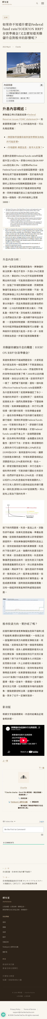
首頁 (4, 922)
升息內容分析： (14, 90)
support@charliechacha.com (23, 1012)
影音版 (11, 101)
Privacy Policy (15, 1009)
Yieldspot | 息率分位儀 (19, 802)
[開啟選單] (42, 3)
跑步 (4, 937)
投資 (6, 17)
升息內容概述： (11, 88)
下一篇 (41, 767)
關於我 (5, 952)
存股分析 (6, 942)
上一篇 (5, 760)
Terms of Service (30, 1009)
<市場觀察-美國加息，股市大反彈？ (25, 147)
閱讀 (4, 927)
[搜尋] (37, 3)
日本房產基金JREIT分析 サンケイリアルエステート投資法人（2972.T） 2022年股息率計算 (23, 882)
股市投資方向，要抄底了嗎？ (19, 98)
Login (41, 821)
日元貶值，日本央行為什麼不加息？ (17, 871)
